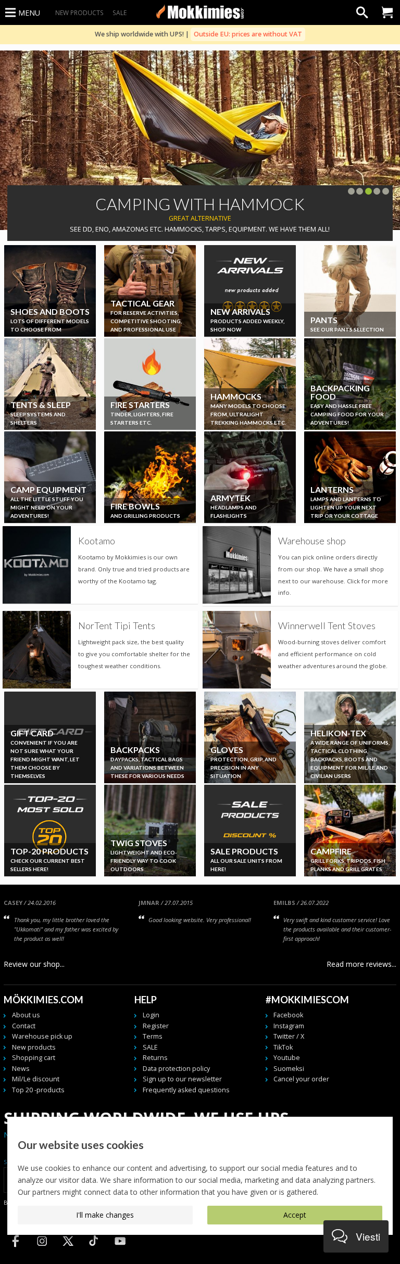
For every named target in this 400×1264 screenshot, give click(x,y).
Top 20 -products (38, 1090)
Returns (155, 1057)
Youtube (286, 1057)
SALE (120, 12)
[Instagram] (42, 1250)
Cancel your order (301, 1079)
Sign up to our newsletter (182, 1079)
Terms (152, 1036)
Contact (23, 1026)
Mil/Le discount (35, 1079)
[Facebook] (16, 1250)
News (21, 1068)
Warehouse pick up (42, 1036)
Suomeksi (288, 1068)
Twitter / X (288, 1036)
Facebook (288, 1015)
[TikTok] (94, 1250)
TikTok (283, 1047)
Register (156, 1026)
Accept (294, 1215)
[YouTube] (120, 1250)
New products (79, 12)
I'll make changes (105, 1215)
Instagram (288, 1026)
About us (26, 1015)
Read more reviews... (361, 964)
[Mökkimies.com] (200, 12)
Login (151, 1015)
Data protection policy (176, 1068)
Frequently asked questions (186, 1090)
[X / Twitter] (68, 1250)
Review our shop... (34, 964)
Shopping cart (33, 1057)
